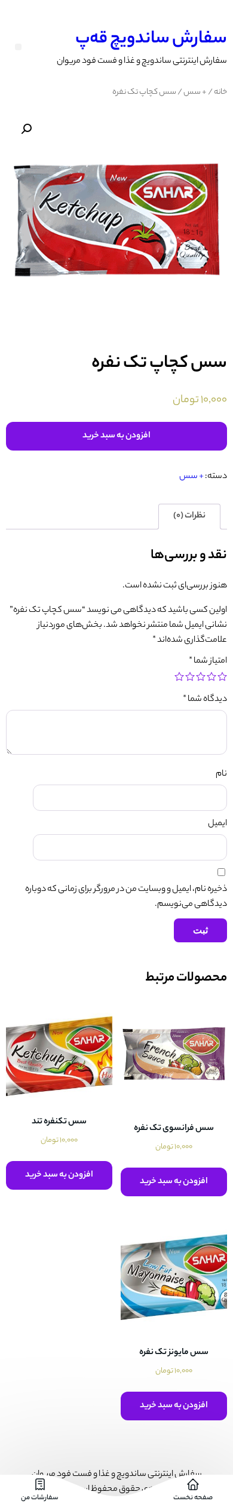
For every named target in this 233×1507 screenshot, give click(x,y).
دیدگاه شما (205, 700)
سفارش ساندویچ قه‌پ (151, 39)
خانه (220, 92)
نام (221, 774)
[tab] (189, 516)
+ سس (195, 92)
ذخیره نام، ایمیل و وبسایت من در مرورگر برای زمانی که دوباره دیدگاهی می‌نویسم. (126, 897)
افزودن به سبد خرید (116, 436)
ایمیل (217, 824)
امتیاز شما (208, 661)
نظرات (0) (189, 516)
